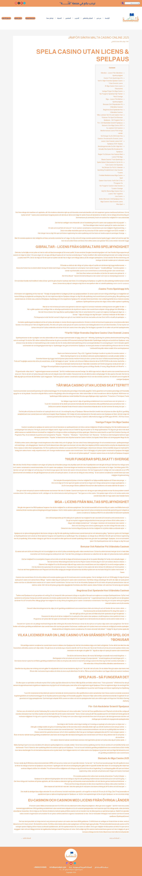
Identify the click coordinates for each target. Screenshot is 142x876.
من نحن (99, 18)
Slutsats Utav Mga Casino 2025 (112, 125)
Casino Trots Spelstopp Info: (113, 78)
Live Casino (119, 196)
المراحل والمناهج (88, 18)
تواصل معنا (49, 18)
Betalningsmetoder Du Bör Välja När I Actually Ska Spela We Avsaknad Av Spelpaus (110, 149)
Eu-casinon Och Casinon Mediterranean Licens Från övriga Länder (111, 130)
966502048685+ (40, 867)
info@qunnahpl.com (57, 867)
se (127, 41)
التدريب (77, 18)
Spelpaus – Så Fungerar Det (113, 120)
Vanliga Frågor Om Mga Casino (112, 91)
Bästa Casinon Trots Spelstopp (112, 159)
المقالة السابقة (115, 838)
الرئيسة (107, 18)
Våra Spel (119, 204)
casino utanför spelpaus (121, 283)
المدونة (59, 18)
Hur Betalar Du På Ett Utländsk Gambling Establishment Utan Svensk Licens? (110, 170)
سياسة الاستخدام (101, 867)
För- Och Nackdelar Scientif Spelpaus (110, 123)
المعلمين (68, 18)
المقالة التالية (26, 838)
